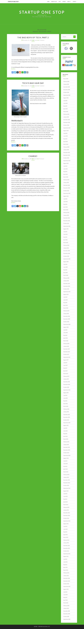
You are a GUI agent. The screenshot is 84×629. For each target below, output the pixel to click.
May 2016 (65, 400)
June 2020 (65, 267)
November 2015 (66, 417)
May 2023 (65, 171)
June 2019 (65, 299)
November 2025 (66, 89)
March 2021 (65, 242)
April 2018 (65, 338)
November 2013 (66, 482)
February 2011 (66, 572)
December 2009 (66, 611)
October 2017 (66, 354)
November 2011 (66, 548)
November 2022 (66, 188)
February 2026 (66, 81)
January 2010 (66, 608)
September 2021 (66, 226)
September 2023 (66, 160)
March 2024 (65, 144)
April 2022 (65, 207)
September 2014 (66, 455)
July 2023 (65, 166)
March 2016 (65, 406)
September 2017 (66, 357)
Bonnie (35, 40)
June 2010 (65, 594)
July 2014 (65, 461)
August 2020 (66, 261)
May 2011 (65, 564)
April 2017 (65, 370)
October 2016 (66, 387)
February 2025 (66, 114)
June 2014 (65, 463)
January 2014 (66, 477)
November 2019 (66, 286)
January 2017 (66, 379)
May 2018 (65, 335)
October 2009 (66, 616)
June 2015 (65, 431)
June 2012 (65, 529)
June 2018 (65, 332)
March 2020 (65, 275)
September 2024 (66, 127)
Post (60, 1)
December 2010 (66, 578)
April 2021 (65, 239)
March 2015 (65, 439)
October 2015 (66, 420)
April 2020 (65, 272)
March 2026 (65, 78)
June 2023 (65, 168)
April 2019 (65, 305)
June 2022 (65, 201)
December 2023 (66, 152)
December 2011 (66, 545)
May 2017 (65, 368)
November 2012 (66, 515)
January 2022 (66, 215)
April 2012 (65, 534)
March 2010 (65, 602)
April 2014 (65, 469)
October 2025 (66, 92)
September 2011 (66, 553)
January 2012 (66, 542)
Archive (64, 1)
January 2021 (66, 248)
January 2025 (66, 117)
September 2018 (66, 324)
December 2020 (66, 250)
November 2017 (66, 351)
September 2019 (66, 291)
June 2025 (65, 103)
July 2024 (65, 133)
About (68, 1)
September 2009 (66, 619)
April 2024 (65, 141)
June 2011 (65, 562)
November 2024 (66, 122)
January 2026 (66, 84)
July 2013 (65, 493)
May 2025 (65, 106)
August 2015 (66, 425)
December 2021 (66, 218)
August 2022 (66, 196)
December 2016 (66, 381)
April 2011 (65, 567)
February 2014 (66, 474)
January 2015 (66, 444)
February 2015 (66, 441)
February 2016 (66, 409)
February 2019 (66, 310)
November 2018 (66, 319)
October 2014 (66, 452)
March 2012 (65, 537)
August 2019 (66, 294)
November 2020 (66, 253)
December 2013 (66, 480)
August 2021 (66, 228)
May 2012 (65, 532)
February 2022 (66, 212)
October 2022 (66, 190)
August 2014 (66, 458)
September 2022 (66, 193)
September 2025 (66, 95)
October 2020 (66, 256)
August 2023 (66, 163)
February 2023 (66, 179)
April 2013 (65, 501)
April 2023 (65, 174)
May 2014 (65, 466)
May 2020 (65, 269)
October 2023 (66, 158)
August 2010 (66, 589)
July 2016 (65, 395)
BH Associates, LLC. (45, 626)
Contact (74, 1)
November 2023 (66, 155)
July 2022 (65, 198)
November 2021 (66, 220)
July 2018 (65, 329)
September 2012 (66, 521)
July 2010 (65, 592)
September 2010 (66, 586)
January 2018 (66, 346)
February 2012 (66, 540)
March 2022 (65, 209)
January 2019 (66, 313)
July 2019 (65, 297)
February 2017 (66, 376)
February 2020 (66, 278)
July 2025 (65, 100)
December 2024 (66, 119)
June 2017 (65, 365)
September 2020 (66, 259)
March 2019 (65, 308)
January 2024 (66, 149)
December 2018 (66, 316)
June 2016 (65, 398)
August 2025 (66, 97)
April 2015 (65, 436)
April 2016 (65, 403)
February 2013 (66, 507)
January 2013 (66, 510)
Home (48, 1)
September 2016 (66, 390)
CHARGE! (33, 156)
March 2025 (65, 111)
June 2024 (65, 136)
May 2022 (65, 204)
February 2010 (66, 605)
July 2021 (65, 231)
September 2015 (66, 422)
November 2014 (66, 450)
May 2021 (65, 237)
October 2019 (66, 289)
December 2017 (66, 349)
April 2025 (65, 108)
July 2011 (65, 559)
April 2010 (65, 600)
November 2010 (66, 581)
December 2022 (66, 185)
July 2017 (65, 362)
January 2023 (66, 182)
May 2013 (65, 499)
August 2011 (66, 556)
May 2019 (65, 302)
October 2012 (66, 518)
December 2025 (66, 87)
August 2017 (66, 360)
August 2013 (66, 491)
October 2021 (66, 223)
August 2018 (66, 327)
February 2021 (66, 245)
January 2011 (66, 575)
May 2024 (65, 138)
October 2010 (66, 583)
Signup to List (54, 1)
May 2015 (65, 433)
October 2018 (66, 321)
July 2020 (65, 264)
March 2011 (65, 570)
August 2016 (66, 392)
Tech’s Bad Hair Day (33, 83)
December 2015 (66, 414)
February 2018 (66, 343)
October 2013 (66, 485)
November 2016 (66, 384)
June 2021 (65, 234)
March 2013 (65, 504)
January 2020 (66, 280)
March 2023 (65, 177)
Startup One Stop (13, 1)
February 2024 (66, 147)
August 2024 (66, 130)
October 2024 (66, 125)
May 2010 (65, 597)
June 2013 (65, 496)
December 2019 (66, 283)
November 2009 (66, 613)
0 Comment (41, 40)
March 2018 (65, 340)
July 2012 (65, 526)
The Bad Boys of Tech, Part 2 (33, 37)
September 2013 (66, 488)
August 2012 (66, 523)
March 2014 (65, 471)
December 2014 (66, 447)
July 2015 (65, 428)
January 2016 (66, 411)
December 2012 (66, 512)
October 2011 (66, 551)
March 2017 (65, 373)
